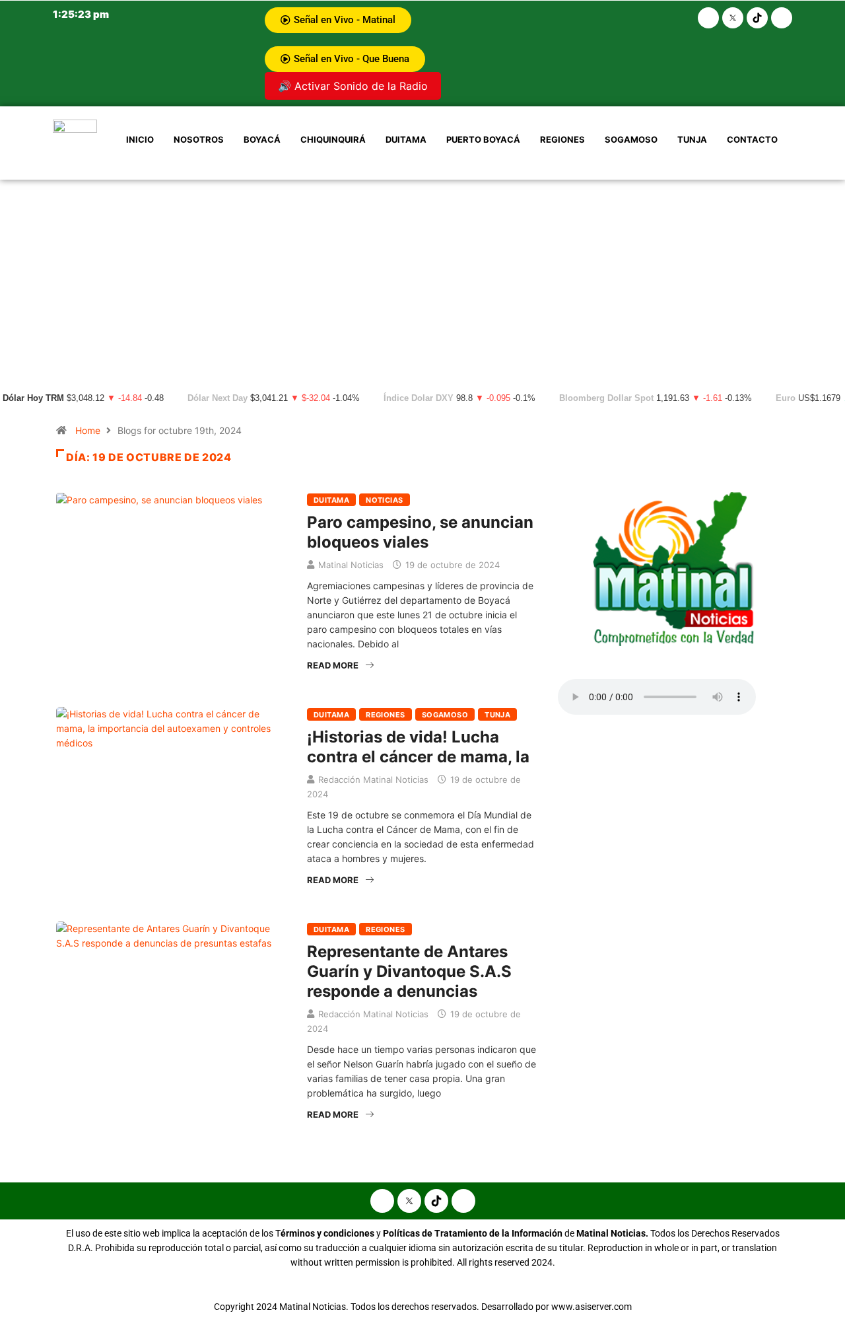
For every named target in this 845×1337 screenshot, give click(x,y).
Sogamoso (631, 139)
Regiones (562, 139)
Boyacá (262, 139)
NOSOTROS (199, 139)
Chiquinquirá (333, 139)
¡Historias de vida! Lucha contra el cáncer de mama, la (418, 746)
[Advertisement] (422, 278)
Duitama (406, 139)
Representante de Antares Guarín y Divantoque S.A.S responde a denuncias (409, 971)
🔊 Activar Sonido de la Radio (353, 85)
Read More (332, 665)
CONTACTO (752, 139)
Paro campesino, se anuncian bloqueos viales (420, 532)
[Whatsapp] (781, 17)
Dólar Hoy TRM (33, 398)
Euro (785, 398)
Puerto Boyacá (483, 139)
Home (87, 430)
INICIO (140, 139)
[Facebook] (708, 17)
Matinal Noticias (351, 565)
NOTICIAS (384, 500)
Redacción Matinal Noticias (373, 779)
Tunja (692, 139)
